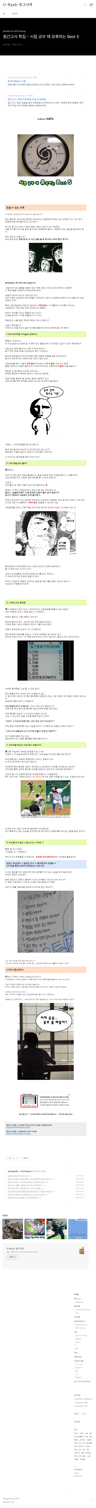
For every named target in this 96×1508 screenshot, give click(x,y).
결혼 (90, 1437)
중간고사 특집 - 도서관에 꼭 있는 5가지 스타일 (26, 1194)
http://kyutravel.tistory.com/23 (18, 1133)
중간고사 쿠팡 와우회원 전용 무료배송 (27, 99)
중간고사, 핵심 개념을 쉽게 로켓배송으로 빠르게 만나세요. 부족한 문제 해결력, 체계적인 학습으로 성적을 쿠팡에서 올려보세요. (45, 104)
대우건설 (88, 1453)
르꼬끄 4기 (78, 1364)
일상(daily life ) (13, 1171)
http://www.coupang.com (18, 96)
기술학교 (89, 1440)
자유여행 (82, 1459)
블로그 (84, 1456)
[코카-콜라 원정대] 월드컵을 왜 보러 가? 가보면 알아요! (29, 1191)
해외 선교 (77, 1299)
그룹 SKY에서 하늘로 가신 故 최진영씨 (23, 1197)
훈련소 (76, 1440)
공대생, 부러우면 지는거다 (18, 1176)
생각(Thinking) (25, 1171)
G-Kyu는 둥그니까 (17, 5)
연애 (75, 1353)
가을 (75, 1450)
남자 (89, 1456)
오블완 (76, 1459)
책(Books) (78, 1357)
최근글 (76, 1414)
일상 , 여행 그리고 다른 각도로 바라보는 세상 (22, 1252)
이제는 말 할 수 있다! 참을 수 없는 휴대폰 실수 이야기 (29, 1179)
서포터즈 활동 (79, 1361)
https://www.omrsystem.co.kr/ (20, 77)
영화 (76, 1349)
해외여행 (77, 1306)
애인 (87, 1450)
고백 (79, 1456)
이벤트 (77, 1342)
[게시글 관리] (16, 1158)
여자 (83, 1450)
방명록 (15, 13)
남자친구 (77, 1453)
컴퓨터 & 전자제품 (81, 1336)
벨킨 (76, 1371)
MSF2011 (78, 1377)
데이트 (82, 1433)
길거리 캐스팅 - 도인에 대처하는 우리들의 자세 (26, 1182)
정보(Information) (81, 1325)
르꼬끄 (76, 1433)
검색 (85, 5)
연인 (86, 1437)
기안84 (87, 1446)
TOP (91, 1500)
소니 (76, 1374)
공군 (83, 1443)
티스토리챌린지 (79, 1437)
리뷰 (75, 1332)
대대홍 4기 (78, 1368)
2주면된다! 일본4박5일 (82, 1310)
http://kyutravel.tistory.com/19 (18, 1127)
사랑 (86, 1433)
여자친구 (81, 1446)
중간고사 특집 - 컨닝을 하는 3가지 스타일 (24, 1188)
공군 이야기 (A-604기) (82, 1382)
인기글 (83, 1414)
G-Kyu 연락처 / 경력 (80, 1406)
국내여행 (77, 1317)
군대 (79, 1443)
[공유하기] (13, 1158)
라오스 (77, 1313)
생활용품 (78, 1339)
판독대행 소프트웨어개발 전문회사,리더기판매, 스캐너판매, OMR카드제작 (41, 84)
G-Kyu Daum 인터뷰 (81, 1402)
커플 (75, 1443)
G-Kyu (76, 1294)
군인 (79, 1450)
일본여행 (89, 1443)
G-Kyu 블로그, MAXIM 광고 (83, 1399)
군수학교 (82, 1440)
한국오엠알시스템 (17, 81)
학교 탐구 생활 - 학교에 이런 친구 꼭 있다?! (25, 1185)
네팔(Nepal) (79, 1302)
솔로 (90, 1433)
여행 (82, 1453)
